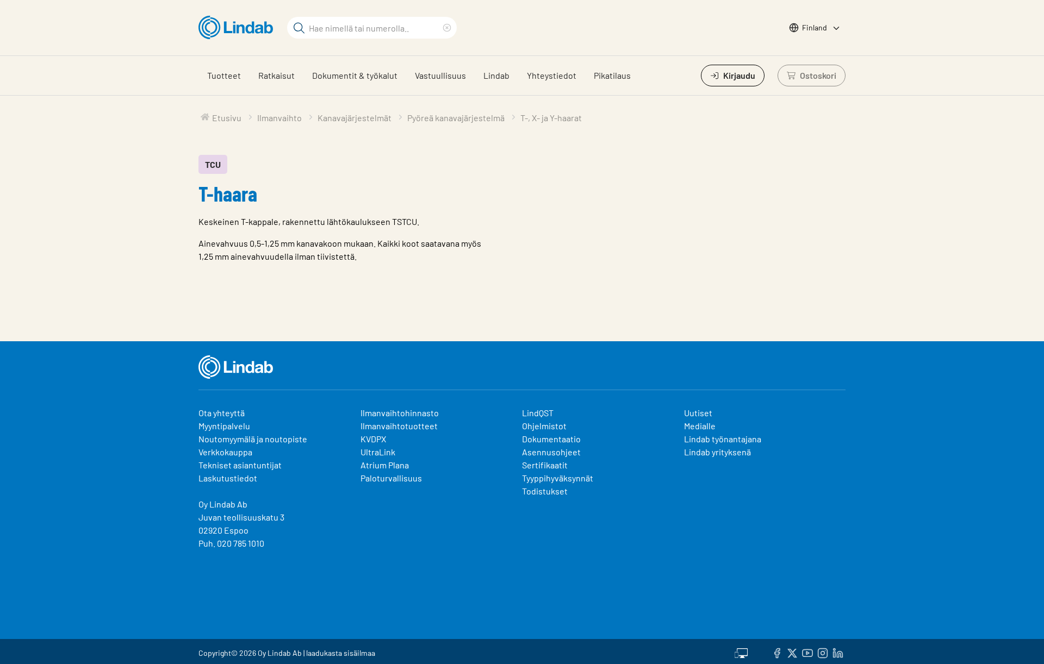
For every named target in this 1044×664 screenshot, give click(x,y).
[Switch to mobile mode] (741, 651)
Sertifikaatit (545, 465)
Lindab (496, 75)
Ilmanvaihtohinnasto (400, 413)
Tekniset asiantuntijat (240, 465)
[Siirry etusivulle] (238, 28)
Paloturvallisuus (391, 478)
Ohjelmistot (545, 426)
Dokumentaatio (551, 439)
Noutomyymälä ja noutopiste (252, 439)
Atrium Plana (385, 465)
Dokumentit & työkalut (354, 75)
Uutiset (698, 413)
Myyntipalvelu (224, 426)
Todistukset (545, 491)
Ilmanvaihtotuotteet (399, 426)
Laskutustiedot (227, 478)
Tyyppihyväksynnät (557, 478)
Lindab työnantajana (722, 439)
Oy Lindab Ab (222, 504)
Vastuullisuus (440, 75)
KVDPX (373, 439)
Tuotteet (224, 75)
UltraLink (378, 452)
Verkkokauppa (225, 452)
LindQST (538, 413)
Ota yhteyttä (221, 413)
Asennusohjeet (551, 452)
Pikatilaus (612, 75)
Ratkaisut (276, 75)
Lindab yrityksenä (717, 452)
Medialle (700, 426)
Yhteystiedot (551, 75)
